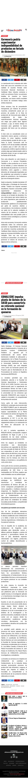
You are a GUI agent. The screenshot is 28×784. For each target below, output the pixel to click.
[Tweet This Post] (11, 80)
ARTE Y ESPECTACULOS (21, 763)
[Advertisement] (14, 14)
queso (18, 686)
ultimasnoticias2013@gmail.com (14, 752)
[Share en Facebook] (4, 80)
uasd (22, 686)
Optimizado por (14, 775)
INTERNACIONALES (20, 761)
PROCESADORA (5, 686)
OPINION (14, 765)
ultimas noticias (6, 687)
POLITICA (5, 763)
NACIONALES (11, 761)
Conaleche (9, 684)
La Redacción (7, 56)
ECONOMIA (11, 763)
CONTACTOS (20, 765)
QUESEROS (12, 686)
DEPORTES (8, 765)
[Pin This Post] (17, 80)
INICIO (5, 761)
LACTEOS (16, 684)
